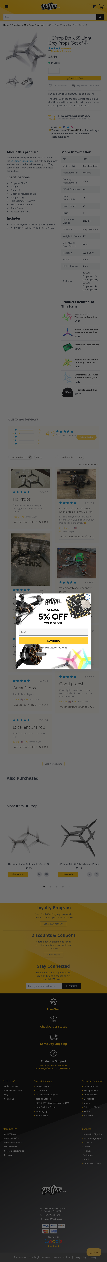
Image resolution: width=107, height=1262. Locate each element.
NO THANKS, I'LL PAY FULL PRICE (53, 648)
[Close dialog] (87, 597)
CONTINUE (53, 640)
